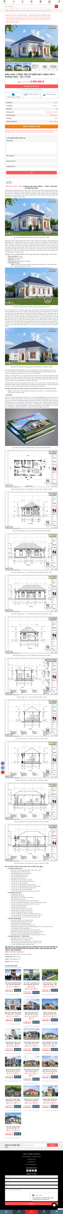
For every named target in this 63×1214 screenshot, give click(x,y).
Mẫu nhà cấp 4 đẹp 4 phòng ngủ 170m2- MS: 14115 (31, 1042)
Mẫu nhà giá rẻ (20, 18)
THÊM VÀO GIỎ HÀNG (32, 86)
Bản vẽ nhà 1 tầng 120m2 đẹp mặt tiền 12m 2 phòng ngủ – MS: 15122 (13, 1099)
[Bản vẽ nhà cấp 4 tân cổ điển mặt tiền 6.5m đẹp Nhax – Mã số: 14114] (31, 1004)
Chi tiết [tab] (8, 182)
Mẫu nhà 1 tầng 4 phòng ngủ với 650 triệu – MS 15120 (13, 1127)
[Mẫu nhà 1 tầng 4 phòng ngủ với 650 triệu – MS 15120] (13, 1118)
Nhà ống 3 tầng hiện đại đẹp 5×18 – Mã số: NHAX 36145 (13, 983)
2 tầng (22, 3)
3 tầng (31, 3)
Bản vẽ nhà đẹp (22, 15)
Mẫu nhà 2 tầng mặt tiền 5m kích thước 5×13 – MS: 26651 (13, 1013)
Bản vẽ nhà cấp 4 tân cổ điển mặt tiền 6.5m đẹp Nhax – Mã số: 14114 (31, 1013)
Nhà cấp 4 (54, 105)
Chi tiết (18, 990)
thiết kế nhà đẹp (49, 132)
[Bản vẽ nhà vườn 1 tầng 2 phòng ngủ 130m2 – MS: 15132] (50, 975)
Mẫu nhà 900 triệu (34, 15)
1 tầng (13, 3)
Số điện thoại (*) (11, 166)
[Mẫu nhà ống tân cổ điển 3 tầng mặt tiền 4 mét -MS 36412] (13, 1061)
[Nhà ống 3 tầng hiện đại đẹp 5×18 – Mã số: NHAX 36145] (13, 975)
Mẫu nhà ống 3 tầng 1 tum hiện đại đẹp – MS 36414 (13, 1042)
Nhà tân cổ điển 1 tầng (14, 186)
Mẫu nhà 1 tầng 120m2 (37, 130)
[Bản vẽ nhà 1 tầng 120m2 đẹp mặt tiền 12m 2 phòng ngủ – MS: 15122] (13, 1091)
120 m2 (55, 102)
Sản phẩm (11, 10)
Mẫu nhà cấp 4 (46, 15)
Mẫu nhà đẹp (10, 18)
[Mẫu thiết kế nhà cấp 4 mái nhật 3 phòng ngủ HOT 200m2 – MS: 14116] (31, 1061)
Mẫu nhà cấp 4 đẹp (13, 132)
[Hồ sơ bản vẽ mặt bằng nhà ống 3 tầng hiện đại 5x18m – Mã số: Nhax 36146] (31, 975)
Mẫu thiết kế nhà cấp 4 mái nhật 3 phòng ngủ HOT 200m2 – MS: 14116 (31, 1070)
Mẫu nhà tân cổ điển (12, 22)
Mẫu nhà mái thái (45, 18)
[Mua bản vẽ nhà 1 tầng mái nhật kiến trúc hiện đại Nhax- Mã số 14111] (31, 1091)
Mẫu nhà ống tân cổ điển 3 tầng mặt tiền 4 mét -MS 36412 (13, 1070)
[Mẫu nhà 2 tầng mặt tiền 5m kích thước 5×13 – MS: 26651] (13, 1004)
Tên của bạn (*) (10, 155)
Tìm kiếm (56, 6)
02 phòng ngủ (53, 115)
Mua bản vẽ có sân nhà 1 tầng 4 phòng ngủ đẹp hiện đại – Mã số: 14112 (50, 1070)
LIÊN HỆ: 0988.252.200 (31, 126)
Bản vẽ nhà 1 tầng (11, 15)
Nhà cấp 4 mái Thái (38, 132)
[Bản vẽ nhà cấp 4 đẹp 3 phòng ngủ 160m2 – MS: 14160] (50, 1004)
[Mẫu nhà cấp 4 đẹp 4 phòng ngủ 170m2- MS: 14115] (31, 1034)
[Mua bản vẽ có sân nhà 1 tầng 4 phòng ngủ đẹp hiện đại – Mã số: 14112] (50, 1061)
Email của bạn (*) (11, 161)
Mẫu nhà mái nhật (32, 18)
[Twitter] (30, 1170)
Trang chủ (4, 3)
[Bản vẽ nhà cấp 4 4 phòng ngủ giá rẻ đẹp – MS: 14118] (50, 1034)
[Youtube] (35, 1170)
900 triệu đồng (53, 121)
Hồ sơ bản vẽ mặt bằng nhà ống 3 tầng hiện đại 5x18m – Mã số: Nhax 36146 (32, 983)
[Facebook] (27, 1170)
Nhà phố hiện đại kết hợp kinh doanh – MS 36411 (50, 1099)
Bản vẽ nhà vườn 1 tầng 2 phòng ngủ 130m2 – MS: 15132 (50, 983)
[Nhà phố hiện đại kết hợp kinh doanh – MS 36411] (50, 1091)
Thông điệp (9, 140)
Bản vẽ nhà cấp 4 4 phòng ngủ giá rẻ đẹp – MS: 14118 (50, 1042)
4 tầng (40, 3)
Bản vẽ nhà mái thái (24, 130)
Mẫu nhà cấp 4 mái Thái (25, 132)
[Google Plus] (33, 1170)
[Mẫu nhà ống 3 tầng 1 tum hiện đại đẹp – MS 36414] (13, 1034)
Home (6, 10)
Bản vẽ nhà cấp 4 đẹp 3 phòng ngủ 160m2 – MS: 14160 (50, 1013)
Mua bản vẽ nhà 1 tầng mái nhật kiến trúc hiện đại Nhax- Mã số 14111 (31, 1099)
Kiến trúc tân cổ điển (51, 112)
